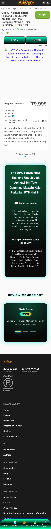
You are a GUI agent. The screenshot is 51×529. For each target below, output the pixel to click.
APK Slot (43, 8)
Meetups (7, 484)
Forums (7, 479)
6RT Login (12, 8)
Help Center (9, 449)
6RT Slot (33, 8)
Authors (7, 455)
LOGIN (14, 40)
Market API (8, 420)
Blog (5, 473)
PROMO (5, 525)
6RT (3, 8)
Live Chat (44, 525)
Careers (7, 502)
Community (9, 468)
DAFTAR (36, 40)
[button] (18, 331)
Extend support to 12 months (28, 121)
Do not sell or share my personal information (24, 513)
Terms (6, 410)
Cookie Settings (11, 436)
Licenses (7, 415)
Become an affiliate (12, 425)
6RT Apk (23, 8)
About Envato (10, 497)
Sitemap (7, 518)
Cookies (7, 431)
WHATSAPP (35, 525)
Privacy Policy (10, 508)
